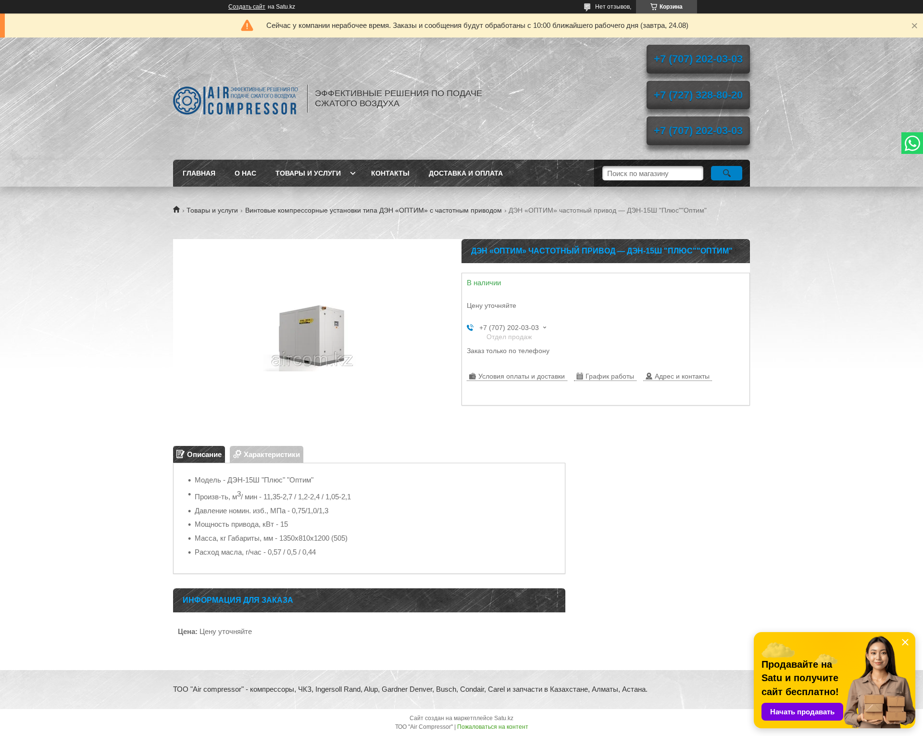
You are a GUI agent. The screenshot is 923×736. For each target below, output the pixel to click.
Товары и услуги (308, 173)
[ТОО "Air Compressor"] (235, 98)
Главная (199, 173)
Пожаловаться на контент (492, 726)
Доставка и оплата (466, 173)
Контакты (390, 173)
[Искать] (726, 173)
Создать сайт (246, 6)
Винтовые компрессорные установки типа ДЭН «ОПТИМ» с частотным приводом (373, 210)
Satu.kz (503, 718)
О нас (245, 173)
